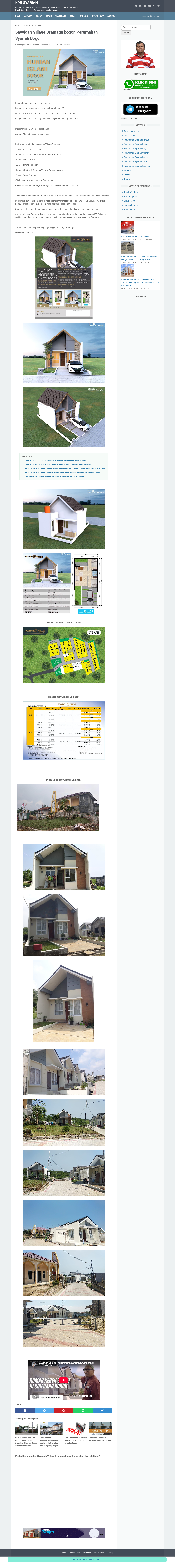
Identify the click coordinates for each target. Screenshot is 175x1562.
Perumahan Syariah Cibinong (137, 153)
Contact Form (74, 1553)
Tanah (127, 179)
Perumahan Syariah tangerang (138, 166)
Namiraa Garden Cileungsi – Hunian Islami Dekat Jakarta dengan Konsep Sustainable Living (62, 472)
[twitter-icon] (136, 6)
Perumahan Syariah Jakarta (136, 161)
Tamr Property (130, 196)
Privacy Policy (98, 1553)
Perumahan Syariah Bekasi (136, 144)
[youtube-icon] (145, 6)
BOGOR (39, 16)
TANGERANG (60, 16)
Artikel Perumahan (132, 131)
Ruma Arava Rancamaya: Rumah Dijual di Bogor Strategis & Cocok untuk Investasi (58, 464)
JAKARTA (28, 16)
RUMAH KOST (98, 16)
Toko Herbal (129, 209)
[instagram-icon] (140, 6)
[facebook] (25, 1410)
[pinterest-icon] (158, 6)
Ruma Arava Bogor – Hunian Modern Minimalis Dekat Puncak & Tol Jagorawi (56, 460)
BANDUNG (84, 16)
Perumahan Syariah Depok (136, 157)
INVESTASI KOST (132, 135)
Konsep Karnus (131, 205)
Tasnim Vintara (131, 192)
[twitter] (44, 1410)
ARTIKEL (111, 16)
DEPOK (49, 16)
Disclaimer (87, 1553)
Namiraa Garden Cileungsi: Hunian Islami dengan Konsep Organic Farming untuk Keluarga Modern (65, 468)
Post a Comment (64, 45)
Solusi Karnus (130, 201)
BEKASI (73, 16)
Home (17, 16)
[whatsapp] (83, 1410)
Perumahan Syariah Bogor (136, 148)
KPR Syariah (26, 3)
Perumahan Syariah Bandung (137, 140)
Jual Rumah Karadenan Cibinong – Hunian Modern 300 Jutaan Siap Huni (54, 476)
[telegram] (102, 1410)
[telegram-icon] (149, 6)
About (64, 1553)
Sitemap (110, 1553)
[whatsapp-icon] (154, 6)
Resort (127, 175)
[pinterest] (63, 1410)
